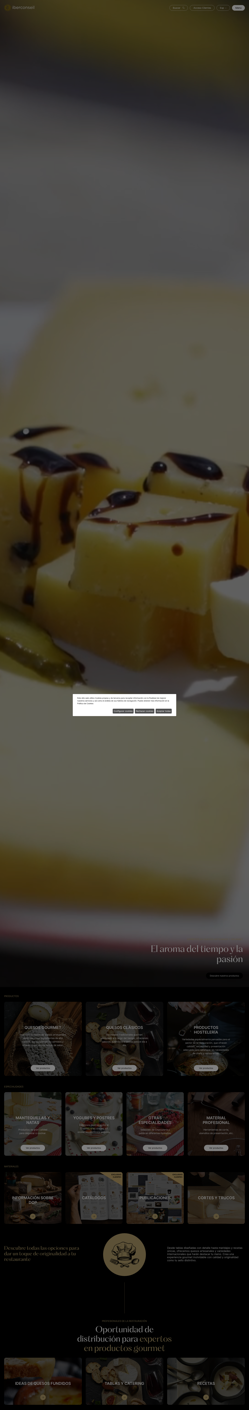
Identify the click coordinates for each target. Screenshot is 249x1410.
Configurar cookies (123, 711)
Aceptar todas (164, 711)
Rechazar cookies (144, 711)
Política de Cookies (85, 703)
